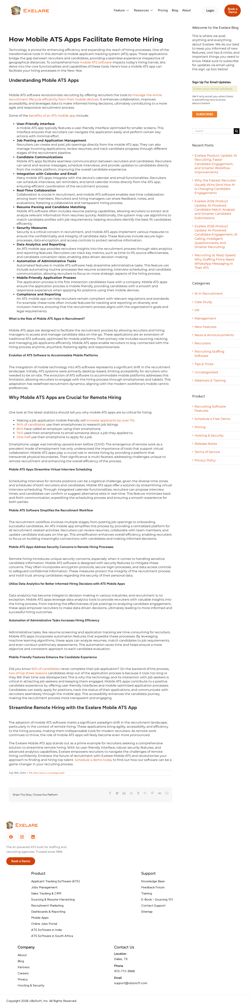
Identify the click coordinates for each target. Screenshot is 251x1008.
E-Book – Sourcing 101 (157, 899)
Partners (24, 967)
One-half (23, 437)
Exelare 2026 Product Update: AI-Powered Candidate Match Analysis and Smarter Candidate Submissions (215, 209)
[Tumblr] (138, 793)
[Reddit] (131, 793)
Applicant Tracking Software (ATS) (55, 881)
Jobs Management (44, 887)
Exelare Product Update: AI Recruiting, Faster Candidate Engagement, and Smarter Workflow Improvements (216, 164)
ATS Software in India (46, 930)
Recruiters (40, 772)
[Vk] (159, 793)
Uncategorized (55, 772)
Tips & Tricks (204, 364)
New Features (205, 327)
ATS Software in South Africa (52, 936)
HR (30, 772)
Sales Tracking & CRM (46, 893)
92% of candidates (45, 669)
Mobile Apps (40, 918)
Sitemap (147, 911)
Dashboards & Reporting (48, 911)
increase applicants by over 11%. (110, 420)
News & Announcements (214, 335)
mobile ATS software (96, 62)
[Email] (166, 793)
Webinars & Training (210, 380)
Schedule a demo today (93, 760)
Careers (23, 973)
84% (20, 429)
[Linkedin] (124, 793)
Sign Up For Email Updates (211, 82)
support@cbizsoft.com (130, 983)
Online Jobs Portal (44, 924)
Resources (141, 10)
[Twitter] (117, 793)
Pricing (163, 10)
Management (205, 318)
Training (146, 893)
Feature (119, 10)
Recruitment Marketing (47, 905)
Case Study (203, 302)
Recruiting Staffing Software (209, 353)
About (186, 10)
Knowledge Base (153, 881)
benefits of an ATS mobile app (52, 115)
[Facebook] (110, 793)
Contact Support (153, 905)
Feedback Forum (153, 887)
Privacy (23, 979)
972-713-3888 (124, 971)
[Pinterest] (152, 793)
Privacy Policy (205, 460)
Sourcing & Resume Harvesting (53, 899)
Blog (175, 10)
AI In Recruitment (209, 293)
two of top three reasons (28, 673)
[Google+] (145, 793)
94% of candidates (31, 424)
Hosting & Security (209, 435)
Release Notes (206, 444)
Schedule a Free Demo (212, 419)
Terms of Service (207, 452)
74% (20, 433)
